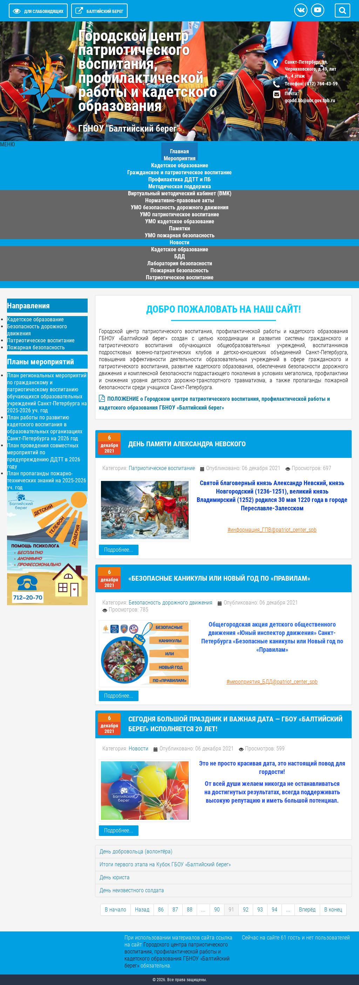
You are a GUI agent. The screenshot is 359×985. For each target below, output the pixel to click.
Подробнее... (118, 549)
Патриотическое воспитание (180, 277)
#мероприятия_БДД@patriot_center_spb (272, 681)
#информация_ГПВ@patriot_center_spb (272, 529)
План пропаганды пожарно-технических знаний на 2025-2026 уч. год (46, 480)
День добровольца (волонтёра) (136, 851)
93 (260, 909)
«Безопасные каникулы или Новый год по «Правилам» (219, 578)
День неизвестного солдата (132, 890)
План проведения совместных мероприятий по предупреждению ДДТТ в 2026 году (43, 456)
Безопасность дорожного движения (170, 602)
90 (217, 909)
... (203, 909)
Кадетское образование (35, 319)
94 (274, 909)
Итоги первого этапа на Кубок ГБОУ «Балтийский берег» (165, 864)
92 (246, 909)
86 (161, 909)
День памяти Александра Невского (187, 444)
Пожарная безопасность (36, 347)
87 (175, 909)
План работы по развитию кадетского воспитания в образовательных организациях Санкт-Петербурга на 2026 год (44, 428)
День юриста (115, 877)
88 (189, 909)
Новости (138, 748)
